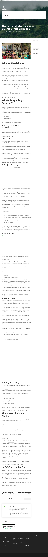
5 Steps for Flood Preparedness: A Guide (8, 527)
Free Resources (23, 12)
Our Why (32, 12)
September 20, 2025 (5, 528)
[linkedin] (5, 545)
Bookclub (27, 545)
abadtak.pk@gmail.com (12, 528)
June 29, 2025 (5, 31)
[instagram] (5, 547)
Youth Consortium (28, 540)
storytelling (27, 498)
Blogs (28, 12)
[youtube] (3, 547)
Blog (34, 55)
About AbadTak (10, 12)
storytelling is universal (9, 107)
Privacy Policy (4, 554)
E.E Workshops (28, 543)
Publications (38, 12)
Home (5, 12)
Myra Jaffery (11, 31)
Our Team (6, 15)
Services (16, 12)
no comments (18, 31)
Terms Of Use (9, 554)
